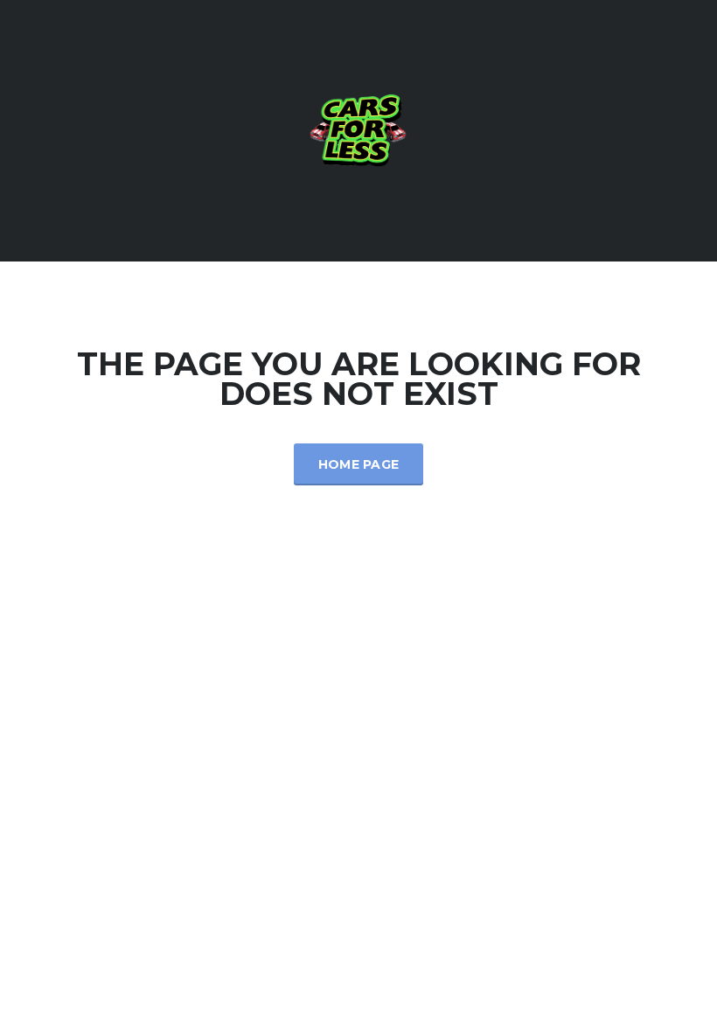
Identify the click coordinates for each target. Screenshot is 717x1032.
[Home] (358, 129)
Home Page (359, 464)
